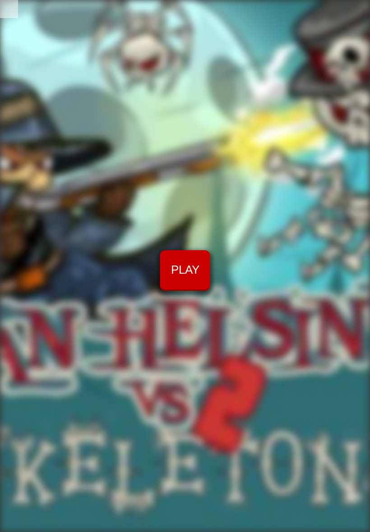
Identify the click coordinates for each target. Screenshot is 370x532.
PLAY (185, 269)
